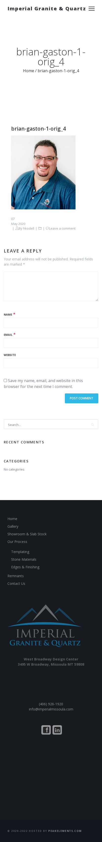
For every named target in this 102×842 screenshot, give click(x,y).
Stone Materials (23, 559)
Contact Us (16, 583)
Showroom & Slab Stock (27, 534)
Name (8, 314)
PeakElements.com (65, 831)
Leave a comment (62, 228)
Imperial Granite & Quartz (46, 8)
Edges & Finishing (25, 567)
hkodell (28, 228)
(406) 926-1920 (51, 704)
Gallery (12, 526)
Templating (20, 551)
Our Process (17, 541)
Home (28, 70)
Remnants (15, 575)
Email (8, 335)
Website (10, 355)
